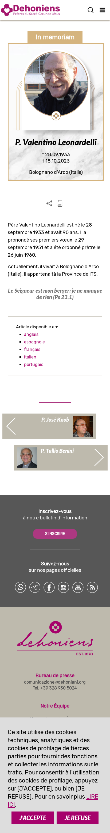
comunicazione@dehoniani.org (55, 682)
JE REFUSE (78, 817)
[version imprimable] (60, 203)
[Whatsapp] (20, 587)
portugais (33, 364)
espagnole (34, 341)
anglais (31, 334)
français (32, 349)
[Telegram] (35, 587)
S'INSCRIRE (55, 534)
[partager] (49, 203)
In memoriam (55, 37)
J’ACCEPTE (32, 817)
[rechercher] (90, 10)
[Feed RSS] (92, 587)
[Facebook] (49, 587)
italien (30, 357)
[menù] (102, 10)
